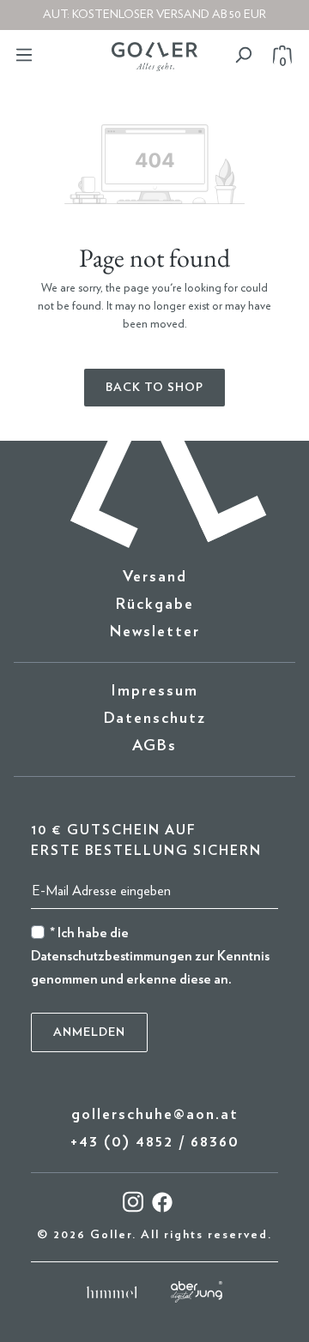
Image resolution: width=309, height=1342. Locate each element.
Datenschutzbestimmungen (111, 956)
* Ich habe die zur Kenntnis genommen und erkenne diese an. (150, 956)
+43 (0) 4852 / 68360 (154, 1142)
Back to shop (154, 388)
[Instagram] (133, 1201)
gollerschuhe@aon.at (155, 1114)
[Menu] (24, 55)
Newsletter (155, 632)
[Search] (243, 55)
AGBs (154, 746)
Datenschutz (155, 718)
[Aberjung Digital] (196, 1291)
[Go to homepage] (154, 56)
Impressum (154, 691)
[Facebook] (162, 1201)
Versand (155, 577)
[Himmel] (112, 1291)
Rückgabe (155, 604)
